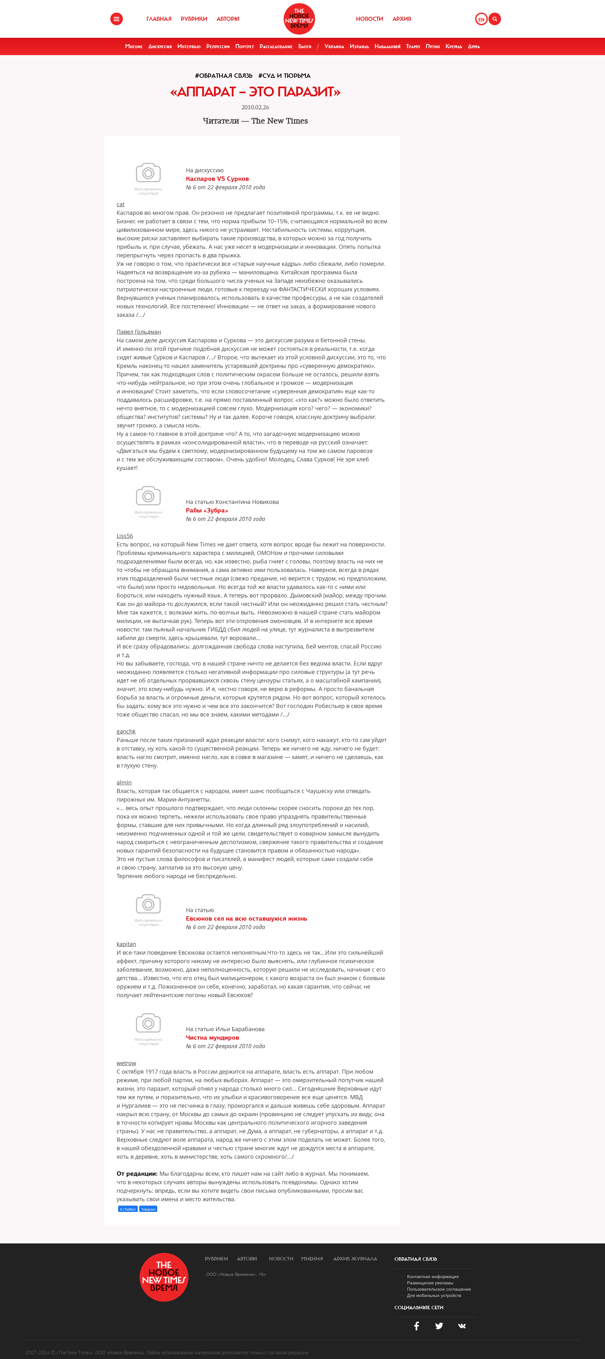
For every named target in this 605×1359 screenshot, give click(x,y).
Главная (159, 18)
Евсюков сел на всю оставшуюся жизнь (246, 918)
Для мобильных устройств (434, 1295)
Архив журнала (355, 1259)
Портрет (244, 46)
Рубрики (194, 18)
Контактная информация (433, 1276)
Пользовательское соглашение (439, 1289)
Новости (369, 18)
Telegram (148, 1209)
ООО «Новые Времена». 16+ (236, 1274)
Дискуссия (160, 46)
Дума (474, 46)
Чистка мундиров (212, 1037)
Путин (433, 46)
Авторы (228, 18)
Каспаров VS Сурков (217, 178)
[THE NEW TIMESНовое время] (299, 19)
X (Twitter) (128, 1209)
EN (481, 19)
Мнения (312, 1259)
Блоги (304, 46)
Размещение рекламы (430, 1282)
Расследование (276, 46)
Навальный (387, 46)
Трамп (413, 46)
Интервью (189, 46)
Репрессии (218, 46)
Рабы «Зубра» (207, 510)
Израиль (359, 46)
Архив (402, 18)
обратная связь (416, 1259)
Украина (334, 46)
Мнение (134, 46)
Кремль (454, 46)
